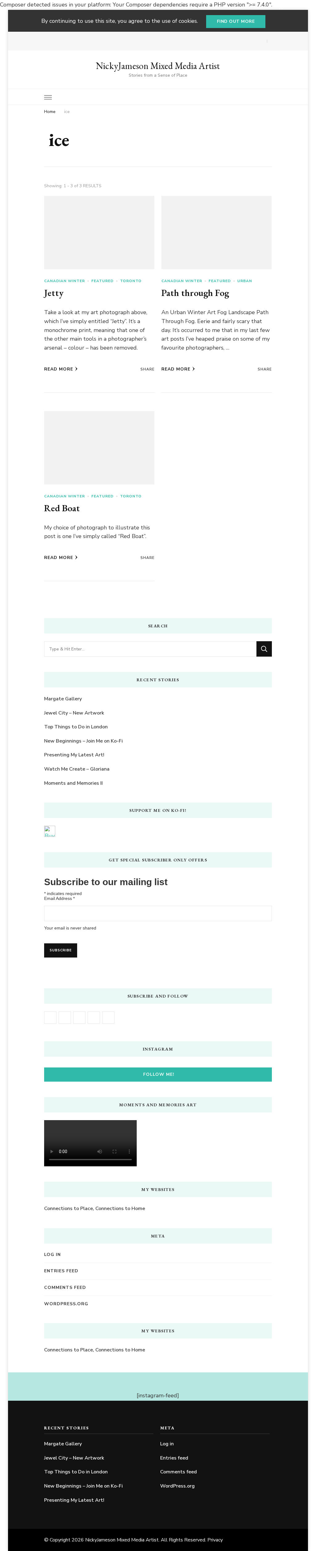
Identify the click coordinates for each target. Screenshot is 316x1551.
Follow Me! (158, 1074)
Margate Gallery (63, 698)
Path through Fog (195, 293)
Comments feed (65, 1287)
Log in (52, 1254)
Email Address (59, 898)
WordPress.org (66, 1304)
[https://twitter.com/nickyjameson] (94, 1017)
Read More (58, 369)
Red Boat (62, 508)
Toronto (131, 280)
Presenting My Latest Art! (74, 754)
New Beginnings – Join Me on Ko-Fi (83, 741)
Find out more (236, 21)
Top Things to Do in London (76, 726)
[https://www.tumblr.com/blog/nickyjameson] (108, 1017)
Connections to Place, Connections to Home (94, 1208)
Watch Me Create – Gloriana (77, 769)
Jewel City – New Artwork (74, 713)
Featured (102, 280)
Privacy (215, 1540)
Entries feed (61, 1271)
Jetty (54, 293)
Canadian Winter (64, 280)
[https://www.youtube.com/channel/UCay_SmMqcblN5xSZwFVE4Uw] (79, 1017)
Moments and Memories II (73, 783)
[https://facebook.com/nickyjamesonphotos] (50, 1017)
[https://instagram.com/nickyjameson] (65, 1017)
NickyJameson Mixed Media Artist (158, 66)
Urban (244, 280)
